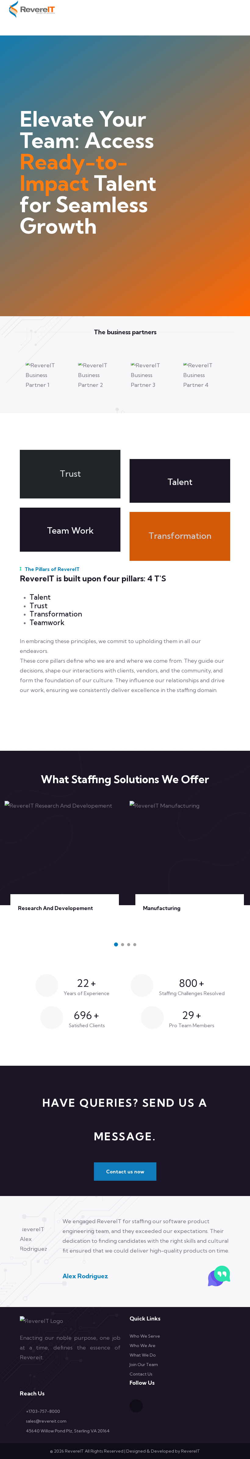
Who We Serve (145, 1336)
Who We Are (142, 1345)
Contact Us (141, 1374)
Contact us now (125, 1171)
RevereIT (190, 1451)
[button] (116, 944)
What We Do (143, 1355)
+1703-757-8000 (43, 1411)
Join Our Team (144, 1364)
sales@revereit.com (46, 1421)
